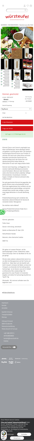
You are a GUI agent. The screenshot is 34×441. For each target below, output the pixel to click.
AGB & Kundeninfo (7, 324)
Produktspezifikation (13, 211)
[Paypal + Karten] (11, 362)
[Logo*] (17, 13)
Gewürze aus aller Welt (26, 25)
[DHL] (4, 358)
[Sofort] (17, 362)
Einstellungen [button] (10, 434)
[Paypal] (4, 362)
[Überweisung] (17, 358)
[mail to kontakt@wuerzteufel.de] (3, 352)
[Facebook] (17, 352)
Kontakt (4, 305)
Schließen (24, 434)
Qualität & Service (7, 312)
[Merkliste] (28, 6)
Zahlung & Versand (7, 321)
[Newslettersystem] (21, 352)
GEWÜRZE (4, 25)
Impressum (5, 303)
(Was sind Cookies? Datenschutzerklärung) (13, 422)
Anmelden (4, 308)
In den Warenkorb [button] (7, 122)
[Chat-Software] (12, 352)
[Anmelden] (24, 6)
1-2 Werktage (8, 101)
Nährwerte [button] (6, 99)
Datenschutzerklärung (8, 326)
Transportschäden (7, 314)
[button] (3, 6)
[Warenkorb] (31, 6)
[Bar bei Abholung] (11, 358)
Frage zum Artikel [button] (7, 128)
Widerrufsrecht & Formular (9, 329)
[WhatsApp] (7, 352)
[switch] (3, 438)
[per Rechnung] (24, 358)
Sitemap (4, 317)
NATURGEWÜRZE (13, 25)
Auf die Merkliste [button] (7, 117)
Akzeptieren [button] (17, 438)
